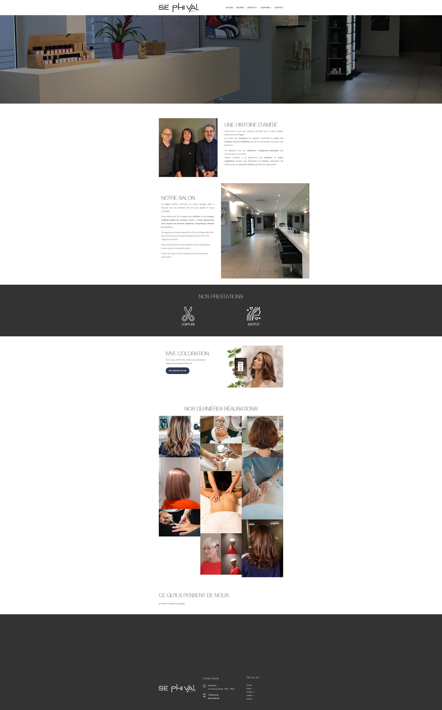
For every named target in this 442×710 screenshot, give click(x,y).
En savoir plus (177, 371)
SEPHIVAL (221, 79)
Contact (279, 8)
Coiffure (265, 8)
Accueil (230, 8)
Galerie (240, 8)
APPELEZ (221, 90)
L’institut (251, 8)
